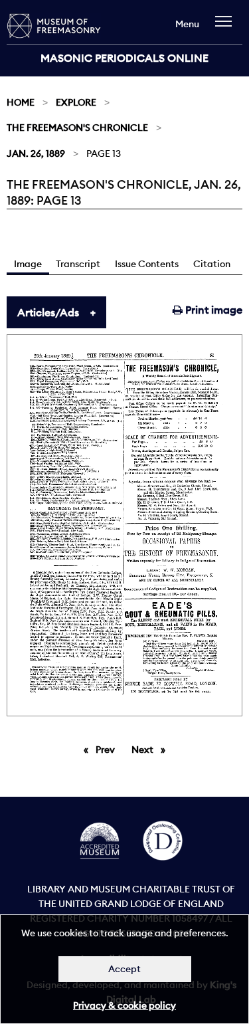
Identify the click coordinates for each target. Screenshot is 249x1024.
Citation (211, 264)
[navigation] (226, 27)
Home (21, 102)
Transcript (78, 264)
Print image (212, 309)
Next (151, 750)
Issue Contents (147, 264)
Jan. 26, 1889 (36, 153)
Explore (76, 102)
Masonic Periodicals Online (124, 57)
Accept (124, 969)
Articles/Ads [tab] (48, 312)
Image (28, 264)
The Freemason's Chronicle (77, 128)
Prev (108, 750)
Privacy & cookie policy (124, 1005)
